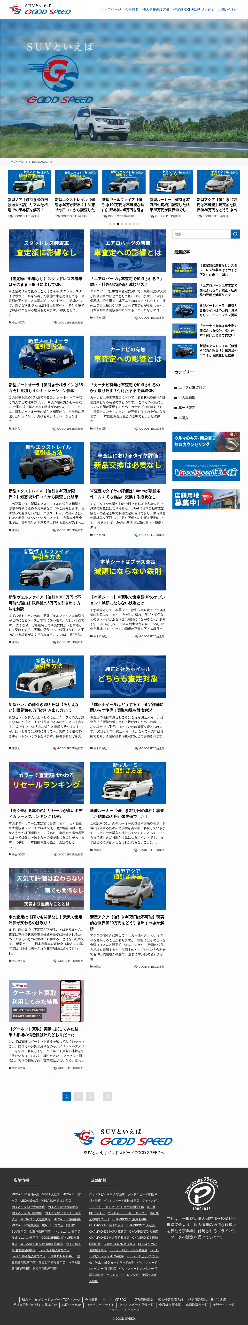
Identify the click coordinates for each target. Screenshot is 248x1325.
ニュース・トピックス (124, 1310)
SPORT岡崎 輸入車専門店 (29, 1256)
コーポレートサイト (100, 1305)
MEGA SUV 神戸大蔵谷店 (28, 1207)
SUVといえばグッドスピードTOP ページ (51, 1300)
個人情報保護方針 (170, 1300)
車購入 (183, 418)
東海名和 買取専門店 (52, 1262)
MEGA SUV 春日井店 (25, 1194)
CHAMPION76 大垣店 (143, 1231)
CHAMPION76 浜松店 (140, 1225)
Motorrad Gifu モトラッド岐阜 (114, 1262)
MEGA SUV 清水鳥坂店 (63, 1207)
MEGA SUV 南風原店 (25, 1225)
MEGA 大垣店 (51, 1194)
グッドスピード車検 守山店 (107, 1194)
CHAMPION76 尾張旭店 (119, 1244)
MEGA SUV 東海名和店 (56, 1200)
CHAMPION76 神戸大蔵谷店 (107, 1231)
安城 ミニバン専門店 (25, 1237)
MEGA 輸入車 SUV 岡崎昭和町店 (41, 1244)
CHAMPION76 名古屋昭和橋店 (109, 1237)
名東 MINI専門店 (40, 1231)
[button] (110, 224)
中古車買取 (186, 398)
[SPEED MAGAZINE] (40, 9)
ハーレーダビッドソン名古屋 (128, 1250)
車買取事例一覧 (197, 1305)
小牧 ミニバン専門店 (67, 1231)
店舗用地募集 (143, 1300)
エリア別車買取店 (192, 388)
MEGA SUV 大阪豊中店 (35, 1219)
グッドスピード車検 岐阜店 (121, 1200)
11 (107, 1096)
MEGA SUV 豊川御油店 (27, 1213)
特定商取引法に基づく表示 (207, 1300)
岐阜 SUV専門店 (52, 1225)
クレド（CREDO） (115, 1300)
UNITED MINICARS (61, 1256)
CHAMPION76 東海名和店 (129, 1219)
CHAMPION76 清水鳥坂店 (106, 1225)
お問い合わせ (71, 1305)
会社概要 (91, 1300)
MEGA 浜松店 (29, 1200)
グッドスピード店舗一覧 (136, 1305)
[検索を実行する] (235, 234)
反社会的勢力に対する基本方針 (35, 1305)
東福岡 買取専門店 (45, 1268)
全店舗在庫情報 (170, 1305)
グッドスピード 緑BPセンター (127, 1213)
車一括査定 (186, 408)
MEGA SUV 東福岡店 (67, 1219)
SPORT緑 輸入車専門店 (54, 1250)
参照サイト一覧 (224, 1305)
